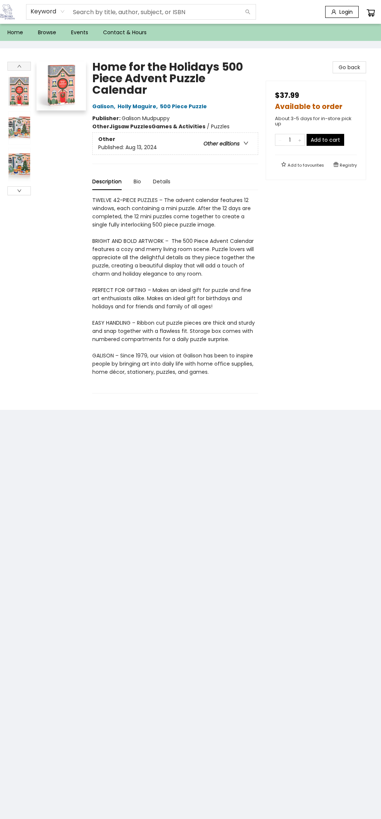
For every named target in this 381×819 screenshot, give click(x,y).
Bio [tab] (137, 181)
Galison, (104, 106)
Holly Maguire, (138, 106)
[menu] (190, 32)
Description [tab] (107, 181)
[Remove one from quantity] (280, 140)
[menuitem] (15, 32)
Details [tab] (161, 181)
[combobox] (47, 11)
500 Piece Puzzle (183, 106)
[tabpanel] (175, 295)
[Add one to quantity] (299, 140)
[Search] (247, 11)
